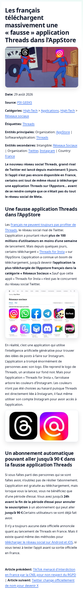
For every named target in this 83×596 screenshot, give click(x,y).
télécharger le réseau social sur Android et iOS (39, 542)
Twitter (33, 151)
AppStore (63, 132)
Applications (50, 110)
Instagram (47, 151)
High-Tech (30, 110)
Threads (29, 124)
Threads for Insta (52, 252)
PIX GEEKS (24, 102)
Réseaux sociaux (17, 116)
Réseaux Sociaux (65, 145)
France (10, 156)
